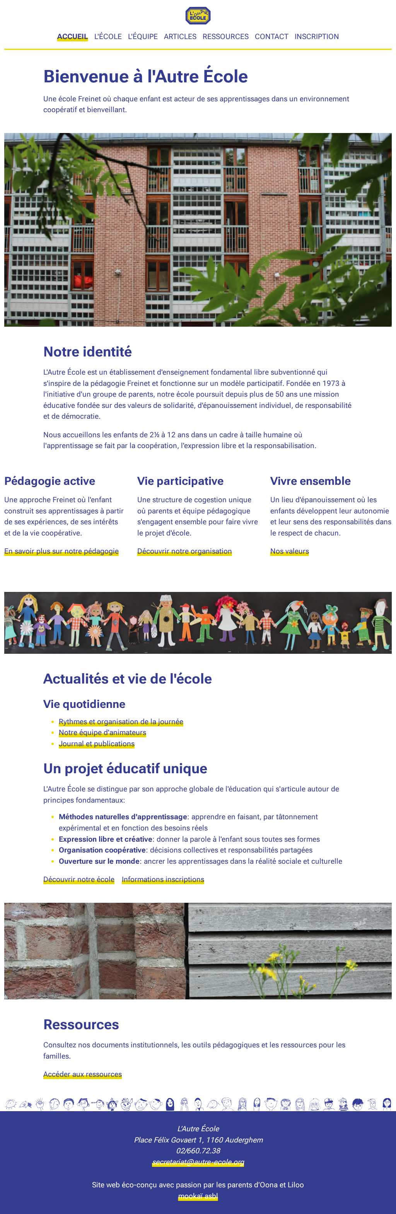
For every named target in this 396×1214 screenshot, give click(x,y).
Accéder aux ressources (82, 1074)
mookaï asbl (198, 1196)
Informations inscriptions (163, 879)
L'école (108, 36)
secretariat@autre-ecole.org (198, 1162)
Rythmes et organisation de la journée (121, 721)
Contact (271, 36)
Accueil (72, 36)
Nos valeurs (289, 551)
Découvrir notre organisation (184, 551)
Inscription (317, 36)
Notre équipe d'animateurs (102, 732)
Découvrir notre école (78, 879)
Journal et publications (97, 743)
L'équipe (143, 36)
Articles (180, 36)
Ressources (226, 36)
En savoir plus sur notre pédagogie (61, 551)
